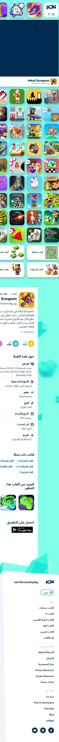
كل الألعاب (48, 638)
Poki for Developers (44, 703)
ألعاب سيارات (46, 608)
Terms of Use (47, 682)
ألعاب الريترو (26, 472)
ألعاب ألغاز (48, 626)
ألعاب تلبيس (47, 632)
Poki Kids (49, 709)
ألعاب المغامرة (25, 461)
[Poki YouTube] (35, 730)
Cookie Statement (45, 676)
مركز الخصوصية (46, 664)
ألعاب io (49, 614)
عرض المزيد (29, 332)
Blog (51, 715)
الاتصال (50, 658)
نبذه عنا (50, 697)
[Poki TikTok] (51, 730)
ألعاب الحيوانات (24, 467)
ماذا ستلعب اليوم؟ (49, 14)
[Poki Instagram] (43, 730)
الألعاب (14, 294)
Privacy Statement (44, 670)
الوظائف (50, 721)
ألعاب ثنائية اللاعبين (43, 620)
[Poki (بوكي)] (51, 7)
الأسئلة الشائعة (46, 652)
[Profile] (53, 14)
